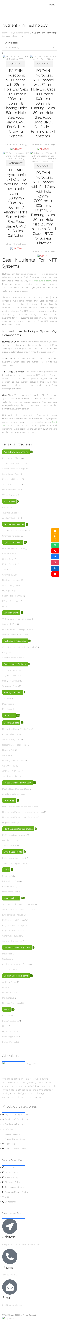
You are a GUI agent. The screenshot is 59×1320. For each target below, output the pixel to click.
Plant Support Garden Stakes (18, 828)
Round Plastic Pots (11, 734)
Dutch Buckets (9, 564)
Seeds (6, 1009)
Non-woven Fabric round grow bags (20, 806)
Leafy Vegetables (10, 1036)
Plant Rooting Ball (11, 489)
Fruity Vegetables (10, 1021)
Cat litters (6, 958)
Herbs (5, 1026)
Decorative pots (11, 722)
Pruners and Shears (12, 458)
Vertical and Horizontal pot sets (17, 634)
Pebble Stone (8, 992)
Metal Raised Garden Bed (14, 794)
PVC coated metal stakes (14, 835)
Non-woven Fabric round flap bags (19, 817)
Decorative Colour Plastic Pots (16, 729)
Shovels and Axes (10, 474)
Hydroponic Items (12, 542)
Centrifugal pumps (11, 935)
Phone (7, 1267)
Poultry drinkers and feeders (16, 964)
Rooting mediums (11, 580)
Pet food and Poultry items (17, 947)
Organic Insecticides (12, 657)
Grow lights (7, 574)
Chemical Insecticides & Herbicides (19, 647)
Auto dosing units (11, 585)
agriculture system (41, 280)
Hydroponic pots (10, 590)
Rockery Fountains (11, 1003)
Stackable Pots (9, 624)
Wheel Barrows (9, 495)
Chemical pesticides (11, 670)
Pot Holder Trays (10, 891)
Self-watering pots (11, 739)
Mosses (5, 987)
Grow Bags (9, 800)
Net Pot (6, 606)
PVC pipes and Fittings (13, 920)
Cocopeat (6, 698)
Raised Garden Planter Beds (17, 782)
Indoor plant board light (14, 858)
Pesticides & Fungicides (15, 641)
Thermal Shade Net (11, 512)
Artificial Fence (9, 982)
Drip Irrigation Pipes (12, 930)
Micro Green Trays (11, 881)
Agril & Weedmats (11, 518)
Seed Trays (7, 875)
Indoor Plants (9, 1042)
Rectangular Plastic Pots (14, 744)
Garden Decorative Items (16, 975)
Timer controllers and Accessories (18, 904)
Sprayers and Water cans (14, 463)
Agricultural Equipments (16, 452)
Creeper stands (9, 845)
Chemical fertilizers (11, 535)
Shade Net (7, 507)
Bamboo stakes (10, 840)
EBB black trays (10, 886)
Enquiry (55, 536)
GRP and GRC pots (11, 771)
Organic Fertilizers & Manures (16, 530)
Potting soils (8, 703)
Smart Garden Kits (13, 851)
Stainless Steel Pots (11, 776)
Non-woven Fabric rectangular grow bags (23, 812)
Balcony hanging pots (13, 760)
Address (9, 1237)
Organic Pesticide (10, 675)
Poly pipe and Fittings (13, 925)
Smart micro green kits (13, 863)
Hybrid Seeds (8, 1031)
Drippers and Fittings (12, 914)
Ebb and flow (9, 553)
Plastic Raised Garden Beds (15, 788)
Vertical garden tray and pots (16, 619)
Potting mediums (12, 692)
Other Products (9, 969)
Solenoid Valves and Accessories (17, 909)
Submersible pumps (12, 595)
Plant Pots (9, 715)
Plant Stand (8, 997)
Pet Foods (7, 953)
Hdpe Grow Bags (10, 822)
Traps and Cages (10, 686)
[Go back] (6, 19)
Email (6, 1298)
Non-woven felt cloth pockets (16, 629)
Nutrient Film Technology (14, 548)
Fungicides (7, 652)
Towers (5, 569)
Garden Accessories (11, 484)
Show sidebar (11, 43)
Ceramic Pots (8, 765)
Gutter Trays (8, 559)
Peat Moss (7, 709)
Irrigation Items (11, 898)
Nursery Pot (8, 750)
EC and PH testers (11, 601)
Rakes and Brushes (11, 479)
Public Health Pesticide (15, 664)
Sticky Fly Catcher (11, 680)
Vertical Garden (11, 612)
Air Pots (6, 755)
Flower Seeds (8, 1015)
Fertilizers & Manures (14, 524)
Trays (6, 869)
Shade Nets (9, 501)
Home (5, 32)
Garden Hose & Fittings (13, 468)
